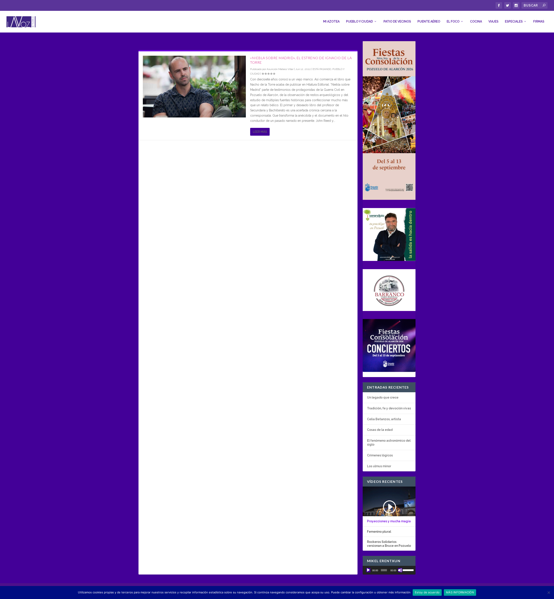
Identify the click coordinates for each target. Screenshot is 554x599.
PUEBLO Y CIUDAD (359, 21)
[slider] (408, 570)
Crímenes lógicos (380, 455)
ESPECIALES (514, 21)
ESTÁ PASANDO (322, 69)
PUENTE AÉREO (428, 21)
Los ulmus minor (379, 466)
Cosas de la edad (380, 429)
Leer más (260, 131)
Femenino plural (379, 531)
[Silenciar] (400, 570)
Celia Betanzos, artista (384, 419)
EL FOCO (453, 21)
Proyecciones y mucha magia (389, 521)
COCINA (476, 21)
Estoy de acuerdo (427, 592)
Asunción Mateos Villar (280, 69)
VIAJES (493, 21)
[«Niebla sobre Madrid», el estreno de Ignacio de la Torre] (194, 86)
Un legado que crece (382, 397)
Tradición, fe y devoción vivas (389, 408)
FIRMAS (538, 21)
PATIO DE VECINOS (397, 21)
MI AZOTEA (331, 21)
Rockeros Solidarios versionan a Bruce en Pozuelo (389, 543)
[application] (389, 570)
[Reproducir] (368, 570)
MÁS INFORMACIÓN (460, 592)
